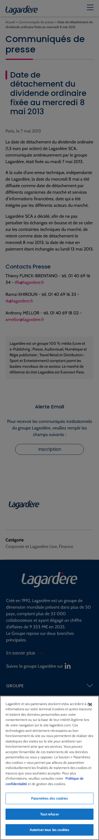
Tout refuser (49, 814)
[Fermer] (90, 704)
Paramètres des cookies (49, 798)
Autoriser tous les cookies (49, 829)
